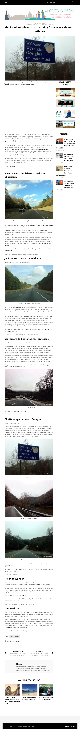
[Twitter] (54, 2)
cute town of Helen (39, 564)
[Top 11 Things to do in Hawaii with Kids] (29, 690)
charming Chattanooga (41, 365)
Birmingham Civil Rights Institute (37, 151)
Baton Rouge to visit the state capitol (42, 225)
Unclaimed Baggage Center (40, 149)
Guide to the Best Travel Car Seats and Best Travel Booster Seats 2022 (65, 144)
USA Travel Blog (14, 636)
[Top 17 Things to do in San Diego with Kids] (47, 690)
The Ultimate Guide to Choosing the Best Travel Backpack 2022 (64, 171)
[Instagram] (47, 2)
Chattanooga (14, 151)
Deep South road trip (32, 612)
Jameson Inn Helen (20, 569)
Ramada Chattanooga (21, 411)
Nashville (9, 627)
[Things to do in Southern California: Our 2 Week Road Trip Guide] (12, 690)
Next (56, 691)
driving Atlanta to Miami (27, 85)
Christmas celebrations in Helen (14, 142)
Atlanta (25, 595)
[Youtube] (51, 2)
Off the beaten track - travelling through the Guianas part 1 (18, 654)
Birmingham (17, 307)
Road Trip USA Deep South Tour (29, 81)
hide (13, 166)
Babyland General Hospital (24, 153)
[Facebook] (57, 2)
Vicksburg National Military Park (14, 149)
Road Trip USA (39, 23)
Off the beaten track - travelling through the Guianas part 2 (40, 654)
